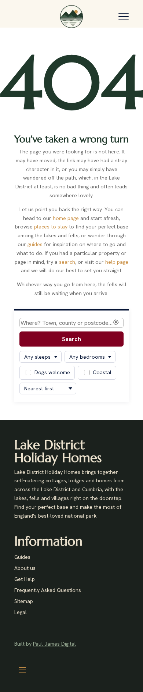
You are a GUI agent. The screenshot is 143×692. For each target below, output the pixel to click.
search (67, 262)
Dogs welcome (52, 372)
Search (71, 339)
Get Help (24, 579)
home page (66, 218)
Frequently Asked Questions (47, 590)
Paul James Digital (54, 643)
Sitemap (23, 601)
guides (35, 244)
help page (116, 262)
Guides (22, 557)
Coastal (102, 372)
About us (25, 568)
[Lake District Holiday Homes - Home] (71, 16)
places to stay (50, 226)
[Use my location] (116, 322)
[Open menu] (123, 16)
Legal (20, 612)
